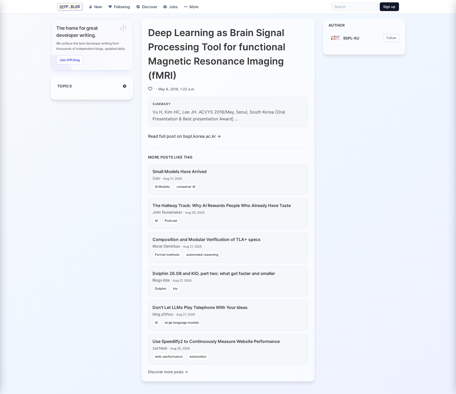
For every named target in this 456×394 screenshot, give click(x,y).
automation (197, 356)
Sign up (389, 6)
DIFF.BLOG (70, 6)
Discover (149, 6)
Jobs (173, 6)
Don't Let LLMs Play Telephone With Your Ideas (200, 307)
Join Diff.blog (70, 60)
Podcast (171, 221)
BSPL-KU (351, 38)
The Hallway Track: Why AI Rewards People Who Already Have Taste (222, 205)
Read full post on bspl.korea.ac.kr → (184, 136)
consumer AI (186, 187)
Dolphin (160, 288)
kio (175, 288)
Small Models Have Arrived (180, 171)
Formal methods (167, 255)
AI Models (162, 187)
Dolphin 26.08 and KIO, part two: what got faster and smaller (214, 273)
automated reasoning (202, 255)
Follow (391, 38)
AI (156, 221)
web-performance (169, 356)
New (98, 6)
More (193, 6)
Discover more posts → (168, 372)
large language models (182, 322)
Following (122, 6)
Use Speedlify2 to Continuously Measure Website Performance (216, 341)
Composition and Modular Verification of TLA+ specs (206, 239)
